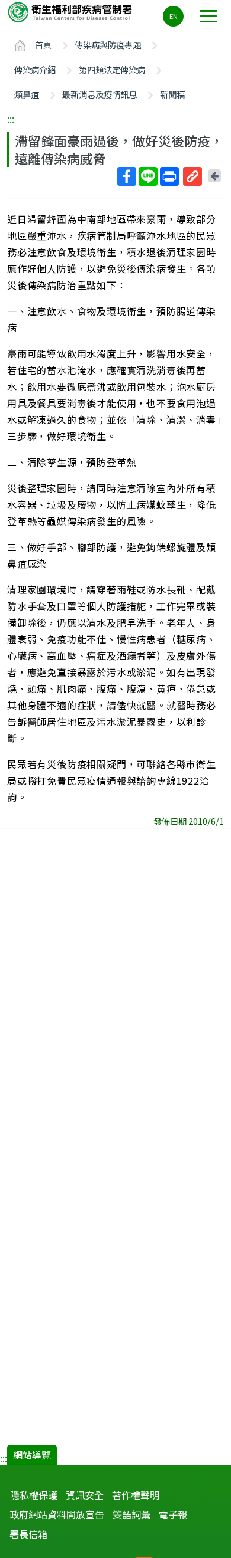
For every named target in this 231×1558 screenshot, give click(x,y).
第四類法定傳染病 (112, 69)
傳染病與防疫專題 (108, 44)
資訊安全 (85, 1495)
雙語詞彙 (131, 1514)
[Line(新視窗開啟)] (148, 176)
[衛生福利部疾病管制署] (71, 11)
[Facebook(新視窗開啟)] (126, 176)
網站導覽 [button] (32, 1455)
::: (10, 118)
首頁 (43, 44)
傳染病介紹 (35, 69)
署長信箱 (28, 1534)
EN (173, 16)
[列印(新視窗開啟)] (169, 176)
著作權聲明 (135, 1495)
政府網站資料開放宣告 (56, 1514)
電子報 (173, 1514)
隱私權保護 (33, 1495)
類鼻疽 (26, 94)
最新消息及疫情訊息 (99, 94)
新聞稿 (172, 94)
